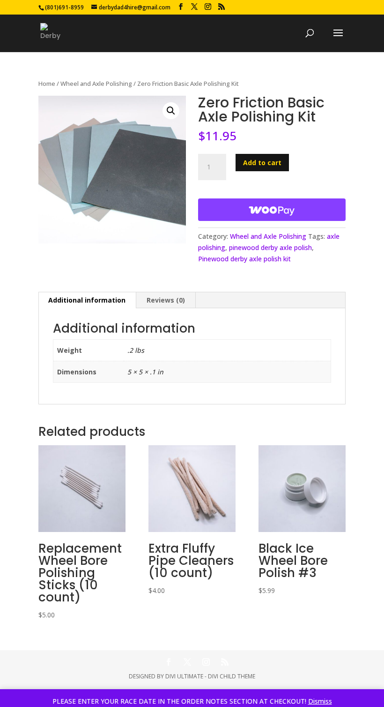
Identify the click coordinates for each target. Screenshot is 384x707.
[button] (170, 110)
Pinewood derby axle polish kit (244, 258)
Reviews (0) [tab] (166, 300)
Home (46, 83)
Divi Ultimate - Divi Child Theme (210, 676)
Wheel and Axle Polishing (96, 83)
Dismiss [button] (320, 701)
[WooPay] (272, 209)
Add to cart (262, 162)
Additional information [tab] (87, 300)
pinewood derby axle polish (270, 247)
